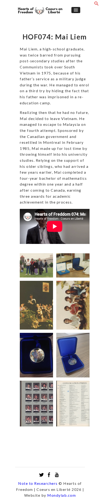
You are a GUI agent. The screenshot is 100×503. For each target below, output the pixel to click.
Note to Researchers (38, 483)
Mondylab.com (61, 495)
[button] (96, 5)
